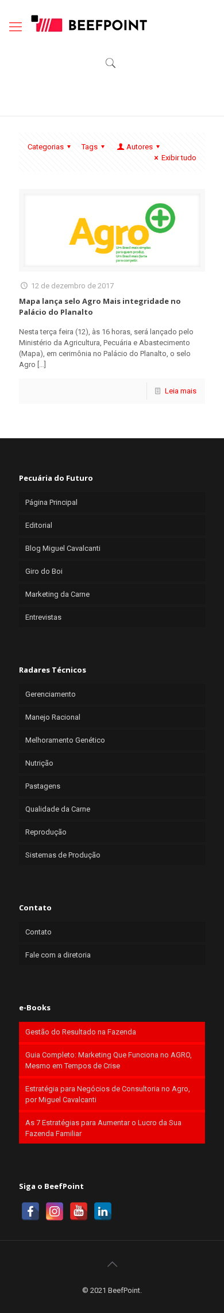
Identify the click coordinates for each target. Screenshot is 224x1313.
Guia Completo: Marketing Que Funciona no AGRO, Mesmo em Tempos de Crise (108, 1060)
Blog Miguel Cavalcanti (63, 548)
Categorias (46, 146)
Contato (38, 932)
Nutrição (39, 763)
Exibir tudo (178, 157)
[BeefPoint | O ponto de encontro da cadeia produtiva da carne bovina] (88, 23)
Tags (90, 146)
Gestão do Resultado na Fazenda (80, 1032)
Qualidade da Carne (57, 809)
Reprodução (46, 832)
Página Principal (51, 502)
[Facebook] (30, 1211)
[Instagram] (54, 1211)
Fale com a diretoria (58, 955)
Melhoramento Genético (65, 740)
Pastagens (42, 786)
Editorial (38, 525)
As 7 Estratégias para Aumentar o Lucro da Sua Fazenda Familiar (103, 1128)
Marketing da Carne (57, 594)
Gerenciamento (50, 694)
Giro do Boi (44, 571)
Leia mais (180, 391)
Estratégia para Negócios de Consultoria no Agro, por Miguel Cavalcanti (107, 1094)
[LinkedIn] (103, 1211)
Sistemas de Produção (63, 855)
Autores (139, 146)
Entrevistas (43, 617)
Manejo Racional (52, 717)
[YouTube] (78, 1211)
